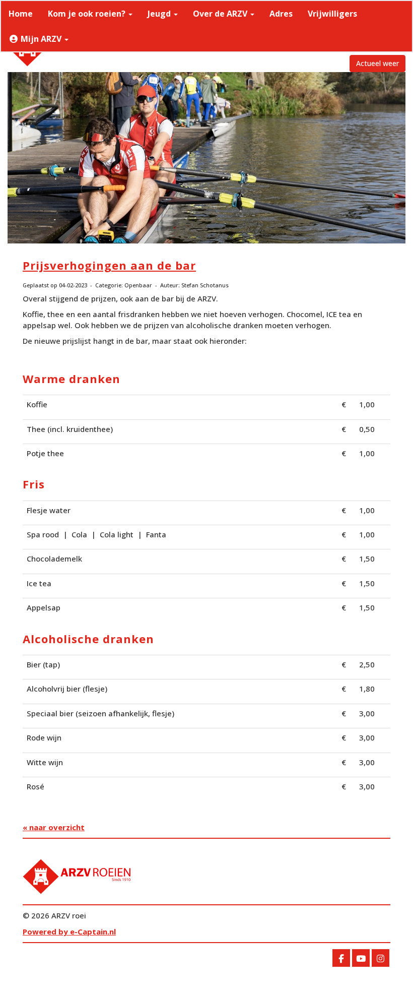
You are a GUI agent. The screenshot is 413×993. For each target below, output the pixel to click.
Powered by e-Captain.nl (69, 931)
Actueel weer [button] (377, 63)
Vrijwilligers (332, 13)
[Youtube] (361, 959)
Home (21, 13)
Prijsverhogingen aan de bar (109, 265)
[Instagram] (380, 959)
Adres (281, 13)
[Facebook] (341, 959)
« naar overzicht (54, 827)
